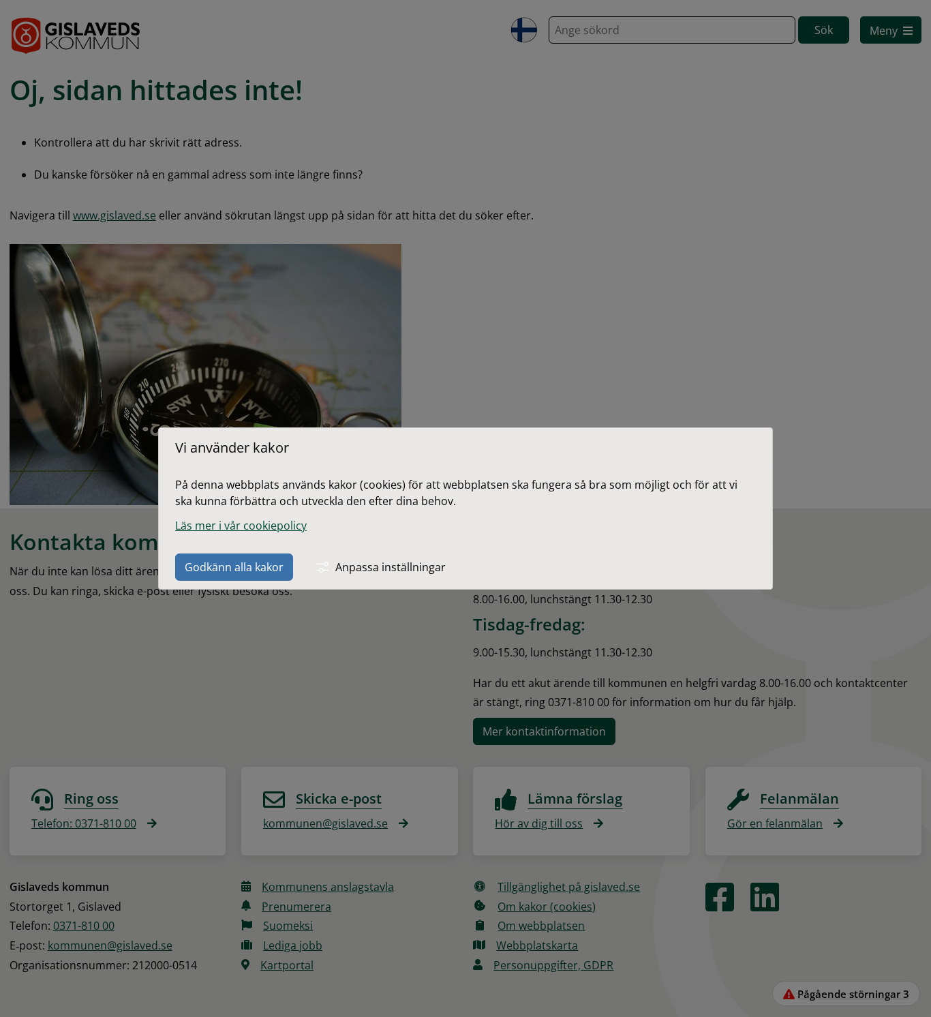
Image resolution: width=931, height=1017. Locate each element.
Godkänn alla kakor (234, 567)
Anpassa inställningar (390, 567)
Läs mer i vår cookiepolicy (241, 525)
